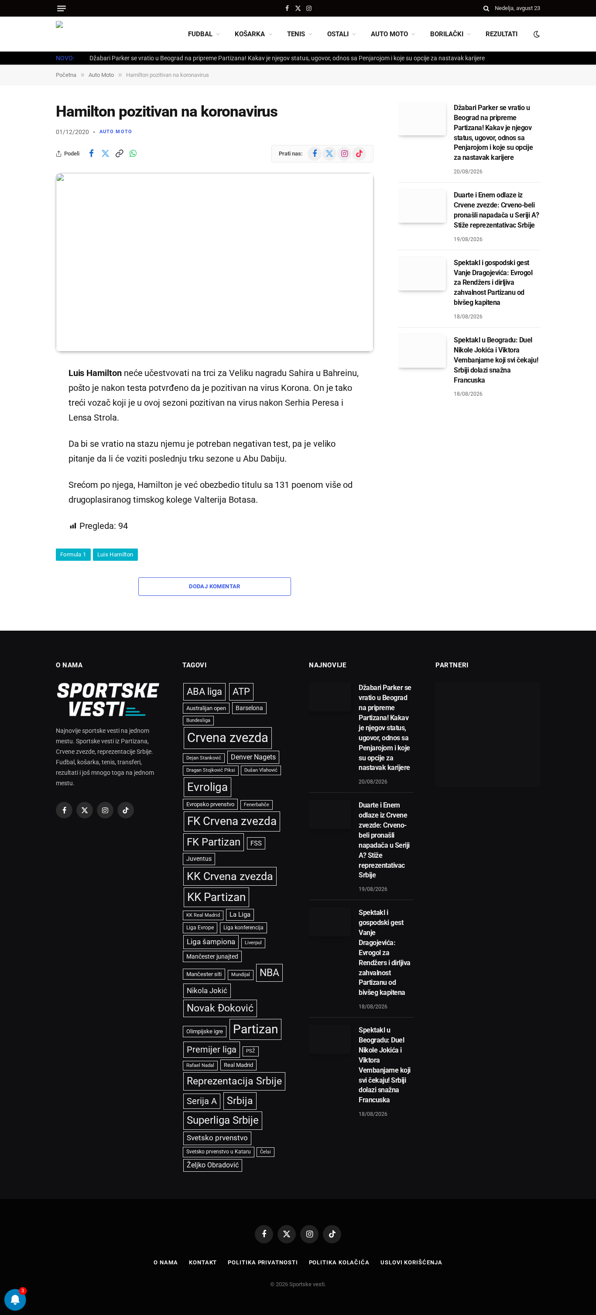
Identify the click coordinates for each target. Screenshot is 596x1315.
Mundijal (240, 974)
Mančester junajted (212, 956)
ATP (241, 691)
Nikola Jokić (207, 990)
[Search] (486, 8)
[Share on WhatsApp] (133, 154)
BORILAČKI (446, 34)
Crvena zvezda (227, 737)
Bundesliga (198, 720)
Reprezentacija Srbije (234, 1081)
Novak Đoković (220, 1008)
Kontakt (203, 1262)
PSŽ (250, 1051)
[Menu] (61, 8)
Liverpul (253, 943)
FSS (256, 843)
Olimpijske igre (204, 1031)
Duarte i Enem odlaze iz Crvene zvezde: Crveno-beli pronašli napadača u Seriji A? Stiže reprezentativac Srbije (496, 210)
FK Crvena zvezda (232, 821)
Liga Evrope (200, 928)
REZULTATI (501, 34)
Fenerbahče (256, 805)
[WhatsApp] (25, 461)
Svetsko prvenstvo (217, 1138)
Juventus (199, 858)
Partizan (255, 1029)
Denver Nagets (253, 757)
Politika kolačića (339, 1262)
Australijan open (206, 708)
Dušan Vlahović (260, 770)
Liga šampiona (211, 941)
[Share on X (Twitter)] (105, 154)
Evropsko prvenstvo (210, 804)
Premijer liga (211, 1049)
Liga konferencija (243, 928)
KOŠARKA (250, 34)
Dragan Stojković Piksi (210, 770)
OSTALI (338, 34)
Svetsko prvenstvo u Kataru (218, 1152)
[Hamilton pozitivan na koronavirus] (214, 262)
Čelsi (265, 1152)
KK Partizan (216, 897)
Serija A (202, 1101)
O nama (166, 1262)
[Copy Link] (119, 154)
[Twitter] (25, 417)
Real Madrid (238, 1065)
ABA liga (204, 691)
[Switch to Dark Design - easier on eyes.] (535, 34)
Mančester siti (204, 974)
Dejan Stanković (203, 758)
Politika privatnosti (263, 1262)
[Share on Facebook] (91, 154)
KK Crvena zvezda (230, 876)
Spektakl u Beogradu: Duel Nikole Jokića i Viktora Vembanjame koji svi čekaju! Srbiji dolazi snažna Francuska (496, 360)
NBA (269, 972)
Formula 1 (73, 554)
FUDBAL (200, 34)
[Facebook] (25, 395)
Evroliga (207, 787)
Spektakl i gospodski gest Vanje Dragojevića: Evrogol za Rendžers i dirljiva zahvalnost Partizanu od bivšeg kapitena (493, 282)
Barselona (249, 707)
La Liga (239, 914)
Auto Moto (115, 132)
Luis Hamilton (115, 554)
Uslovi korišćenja (411, 1262)
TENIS (296, 34)
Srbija (240, 1101)
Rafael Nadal (200, 1065)
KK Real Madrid (203, 915)
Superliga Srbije (223, 1120)
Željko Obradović (213, 1165)
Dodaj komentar (214, 586)
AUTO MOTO (389, 34)
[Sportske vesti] (95, 34)
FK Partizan (213, 842)
